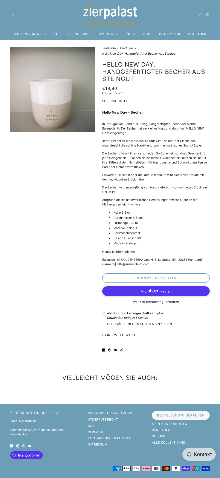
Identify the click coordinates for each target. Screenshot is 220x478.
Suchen (159, 436)
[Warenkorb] (208, 14)
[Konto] (201, 14)
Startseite (109, 48)
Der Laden (161, 430)
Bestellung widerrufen (181, 415)
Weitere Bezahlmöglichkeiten (156, 302)
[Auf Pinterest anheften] (110, 350)
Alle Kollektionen (169, 442)
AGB (91, 425)
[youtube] (30, 446)
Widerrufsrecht (103, 419)
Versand (95, 432)
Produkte (126, 48)
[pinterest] (24, 446)
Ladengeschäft (138, 313)
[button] (122, 350)
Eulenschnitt (115, 101)
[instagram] (18, 446)
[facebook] (12, 446)
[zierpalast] (110, 14)
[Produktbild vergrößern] (52, 89)
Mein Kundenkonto (169, 424)
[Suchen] (12, 14)
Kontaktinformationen (109, 438)
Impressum (97, 444)
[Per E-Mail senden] (116, 350)
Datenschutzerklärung (110, 413)
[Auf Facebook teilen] (104, 350)
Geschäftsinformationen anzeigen (139, 324)
